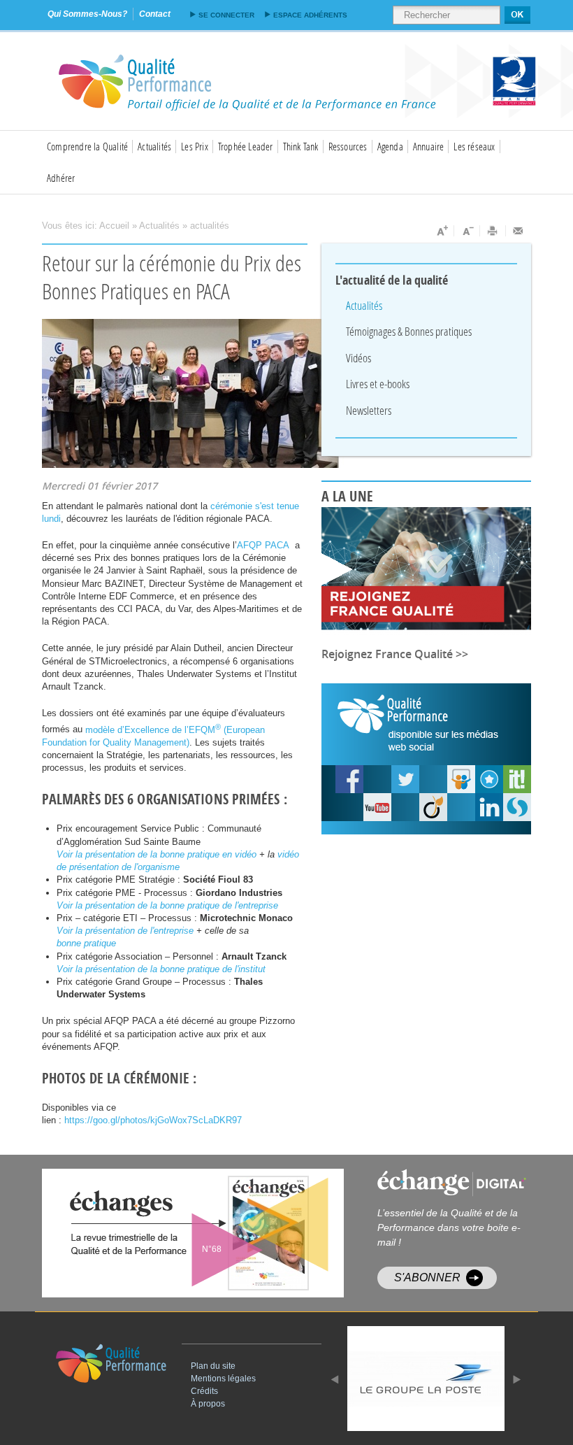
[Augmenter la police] (441, 230)
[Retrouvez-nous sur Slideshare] (461, 779)
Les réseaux (474, 146)
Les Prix (194, 146)
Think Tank (301, 146)
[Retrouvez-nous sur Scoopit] (517, 779)
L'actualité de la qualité (392, 280)
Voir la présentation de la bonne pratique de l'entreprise (167, 905)
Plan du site (213, 1366)
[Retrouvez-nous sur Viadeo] (433, 807)
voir (227, 1233)
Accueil (114, 225)
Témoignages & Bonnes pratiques (409, 331)
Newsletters (368, 410)
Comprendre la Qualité (87, 146)
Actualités (154, 146)
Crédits (204, 1391)
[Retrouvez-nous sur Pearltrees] (489, 779)
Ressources (348, 146)
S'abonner (427, 1277)
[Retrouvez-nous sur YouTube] (349, 779)
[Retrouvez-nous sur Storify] (517, 807)
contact (155, 14)
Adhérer (61, 178)
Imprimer (493, 230)
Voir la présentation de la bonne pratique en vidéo (158, 854)
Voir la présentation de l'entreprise (125, 930)
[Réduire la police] (467, 230)
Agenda (390, 146)
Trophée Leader (245, 146)
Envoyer (518, 230)
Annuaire (428, 146)
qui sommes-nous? (87, 14)
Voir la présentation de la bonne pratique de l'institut (161, 969)
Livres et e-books (377, 384)
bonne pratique (86, 943)
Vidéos (358, 358)
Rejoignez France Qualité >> (394, 654)
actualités (209, 225)
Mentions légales (223, 1378)
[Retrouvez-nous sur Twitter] (405, 779)
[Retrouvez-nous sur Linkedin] (489, 807)
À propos (208, 1404)
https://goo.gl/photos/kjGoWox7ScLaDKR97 (153, 1120)
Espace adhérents (310, 15)
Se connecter (226, 15)
